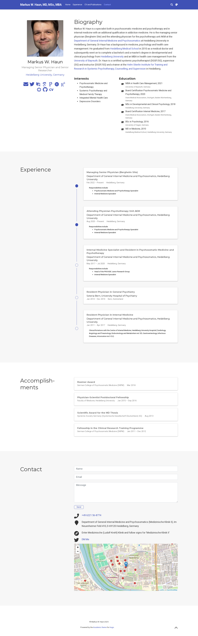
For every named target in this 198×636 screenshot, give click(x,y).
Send (79, 507)
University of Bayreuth (86, 60)
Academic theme (100, 627)
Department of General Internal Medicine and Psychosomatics (107, 40)
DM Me (85, 539)
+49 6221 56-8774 (91, 515)
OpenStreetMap (172, 590)
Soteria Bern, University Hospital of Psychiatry (112, 295)
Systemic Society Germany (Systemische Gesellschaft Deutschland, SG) (109, 416)
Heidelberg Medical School (124, 48)
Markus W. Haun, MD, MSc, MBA (41, 4)
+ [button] (78, 547)
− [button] (78, 551)
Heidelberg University (112, 56)
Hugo (112, 627)
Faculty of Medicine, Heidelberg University (96, 401)
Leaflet (162, 590)
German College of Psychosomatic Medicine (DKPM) (100, 385)
